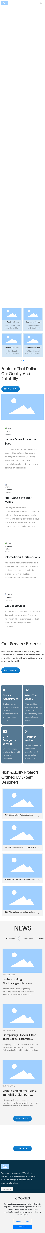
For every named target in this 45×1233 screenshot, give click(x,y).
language (6, 1189)
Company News (27, 938)
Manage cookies (22, 1221)
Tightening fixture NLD (33, 347)
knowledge (10, 938)
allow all (22, 1227)
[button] (21, 360)
